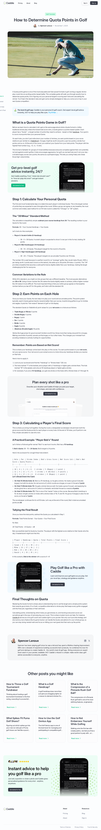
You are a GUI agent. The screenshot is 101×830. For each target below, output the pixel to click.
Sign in (84, 818)
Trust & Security (92, 827)
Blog (35, 3)
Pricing (20, 3)
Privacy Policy (79, 827)
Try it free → (53, 113)
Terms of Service (65, 827)
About (28, 3)
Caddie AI (15, 618)
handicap (76, 132)
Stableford (34, 141)
